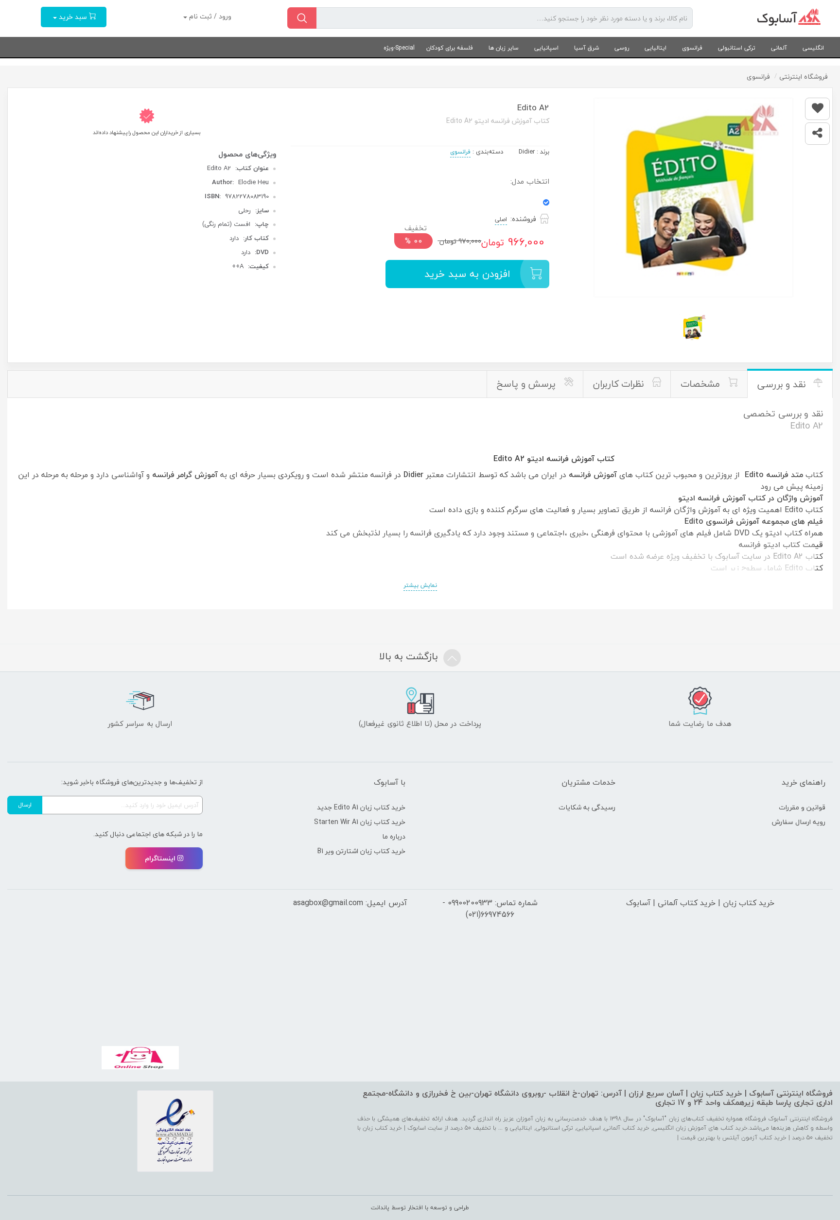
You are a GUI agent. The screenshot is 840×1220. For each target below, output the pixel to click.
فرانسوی (692, 48)
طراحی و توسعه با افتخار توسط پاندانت (420, 1208)
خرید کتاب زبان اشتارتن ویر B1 (361, 851)
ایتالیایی (655, 48)
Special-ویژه (399, 48)
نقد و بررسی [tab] (782, 384)
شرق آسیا (586, 48)
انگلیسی (813, 48)
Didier (527, 151)
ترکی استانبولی (736, 48)
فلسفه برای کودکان (449, 48)
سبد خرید (73, 17)
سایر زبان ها (504, 48)
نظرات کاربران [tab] (620, 384)
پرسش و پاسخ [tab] (528, 384)
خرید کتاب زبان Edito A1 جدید (361, 807)
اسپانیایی (546, 48)
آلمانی (779, 48)
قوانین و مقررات (802, 807)
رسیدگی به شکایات (587, 807)
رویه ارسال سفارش (798, 822)
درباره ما (393, 836)
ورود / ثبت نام (209, 16)
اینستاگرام (160, 858)
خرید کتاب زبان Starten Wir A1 (359, 822)
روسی (621, 48)
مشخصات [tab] (702, 384)
